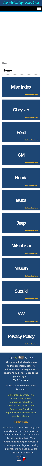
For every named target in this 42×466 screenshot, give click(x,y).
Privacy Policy (21, 422)
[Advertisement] (21, 36)
